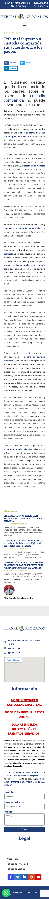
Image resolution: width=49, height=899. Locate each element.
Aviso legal (12, 858)
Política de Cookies (16, 868)
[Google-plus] (31, 877)
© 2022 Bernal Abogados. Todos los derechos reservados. (20, 893)
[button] (24, 24)
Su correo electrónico (14, 802)
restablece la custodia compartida (22, 228)
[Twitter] (17, 877)
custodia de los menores (33, 166)
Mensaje (8, 811)
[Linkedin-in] (24, 877)
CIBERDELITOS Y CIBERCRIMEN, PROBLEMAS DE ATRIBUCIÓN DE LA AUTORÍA (23, 518)
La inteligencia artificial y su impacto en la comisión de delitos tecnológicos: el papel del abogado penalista (23, 543)
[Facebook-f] (11, 877)
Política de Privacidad (17, 863)
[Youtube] (38, 877)
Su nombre (9, 792)
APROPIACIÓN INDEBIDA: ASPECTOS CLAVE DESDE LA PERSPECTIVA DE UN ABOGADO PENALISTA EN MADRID (24, 565)
